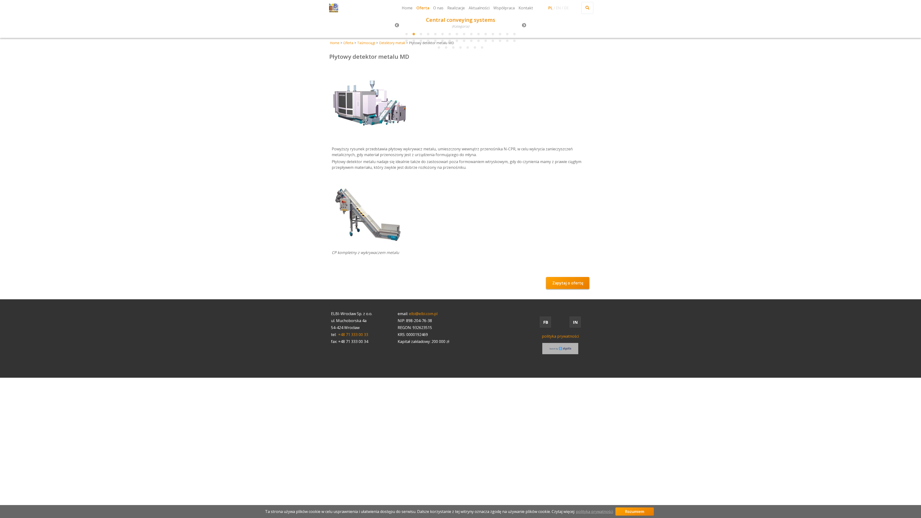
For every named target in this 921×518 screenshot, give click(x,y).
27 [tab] (478, 41)
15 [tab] (507, 34)
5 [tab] (435, 34)
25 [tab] (464, 41)
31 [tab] (507, 41)
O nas (438, 8)
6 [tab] (442, 34)
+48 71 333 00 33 (353, 334)
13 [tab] (492, 34)
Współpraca (504, 8)
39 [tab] (482, 47)
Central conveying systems (460, 19)
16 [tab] (514, 34)
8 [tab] (457, 34)
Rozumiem (634, 511)
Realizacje (456, 8)
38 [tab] (474, 47)
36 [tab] (460, 47)
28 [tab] (485, 41)
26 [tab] (471, 41)
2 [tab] (413, 34)
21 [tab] (435, 41)
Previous (397, 25)
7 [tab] (449, 34)
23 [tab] (449, 41)
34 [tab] (446, 47)
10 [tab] (471, 34)
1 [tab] (406, 34)
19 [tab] (421, 41)
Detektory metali (392, 43)
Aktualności (479, 8)
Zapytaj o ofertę (567, 283)
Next (524, 25)
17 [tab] (406, 41)
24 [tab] (457, 41)
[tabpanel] (460, 23)
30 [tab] (500, 41)
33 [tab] (439, 47)
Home (407, 8)
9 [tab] (464, 34)
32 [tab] (514, 41)
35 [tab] (453, 47)
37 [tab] (467, 47)
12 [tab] (485, 34)
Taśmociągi (366, 43)
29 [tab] (492, 41)
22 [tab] (442, 41)
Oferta (422, 8)
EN (558, 8)
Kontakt (526, 8)
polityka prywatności (560, 336)
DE (566, 8)
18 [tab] (413, 41)
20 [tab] (428, 41)
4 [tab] (428, 34)
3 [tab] (421, 34)
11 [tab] (478, 34)
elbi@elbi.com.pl (423, 313)
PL (550, 8)
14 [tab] (500, 34)
